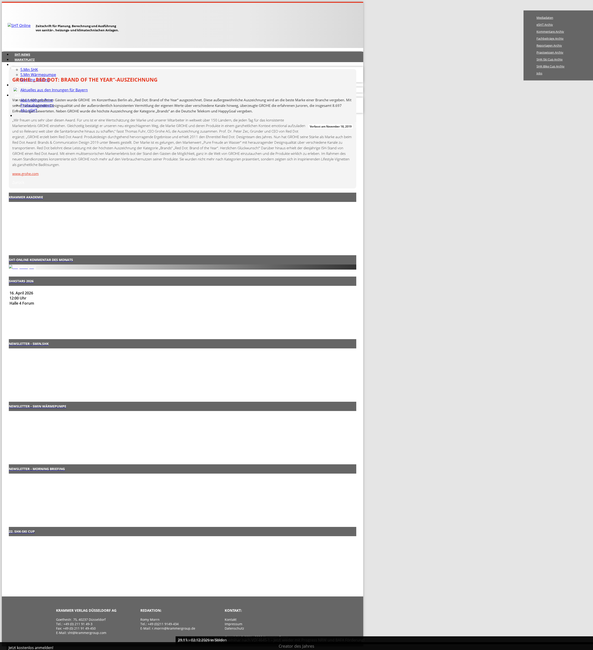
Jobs (539, 73)
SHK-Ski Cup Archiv (549, 59)
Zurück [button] (18, 182)
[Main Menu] (357, 125)
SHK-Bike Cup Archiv (550, 66)
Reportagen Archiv (549, 45)
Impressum (233, 624)
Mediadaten (544, 18)
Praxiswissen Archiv (549, 52)
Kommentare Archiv (550, 31)
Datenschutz (234, 628)
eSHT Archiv (544, 24)
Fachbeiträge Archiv (550, 38)
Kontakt (231, 619)
